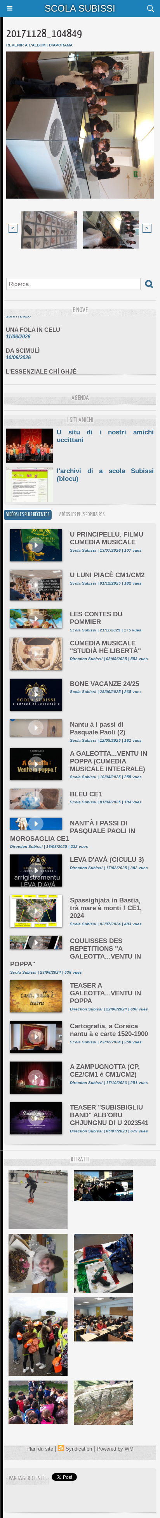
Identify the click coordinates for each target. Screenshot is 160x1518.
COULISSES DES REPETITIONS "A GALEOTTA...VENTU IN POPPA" (75, 952)
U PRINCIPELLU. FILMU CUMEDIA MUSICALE (106, 538)
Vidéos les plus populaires (81, 514)
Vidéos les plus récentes (27, 514)
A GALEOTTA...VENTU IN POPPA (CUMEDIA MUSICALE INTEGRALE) (108, 761)
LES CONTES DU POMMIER (96, 618)
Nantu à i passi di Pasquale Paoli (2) (97, 728)
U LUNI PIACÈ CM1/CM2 (107, 575)
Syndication (79, 1449)
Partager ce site (28, 1478)
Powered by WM (115, 1449)
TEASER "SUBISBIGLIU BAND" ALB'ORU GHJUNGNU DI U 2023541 (109, 1115)
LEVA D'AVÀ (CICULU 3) (107, 859)
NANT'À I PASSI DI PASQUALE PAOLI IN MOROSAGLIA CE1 (72, 831)
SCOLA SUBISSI (80, 8)
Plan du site (39, 1449)
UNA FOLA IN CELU (33, 324)
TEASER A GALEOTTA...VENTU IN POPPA (105, 993)
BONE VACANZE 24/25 (104, 684)
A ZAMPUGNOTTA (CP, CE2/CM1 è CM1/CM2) (105, 1070)
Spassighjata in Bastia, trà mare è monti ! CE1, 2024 (106, 908)
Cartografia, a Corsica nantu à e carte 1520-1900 (109, 1030)
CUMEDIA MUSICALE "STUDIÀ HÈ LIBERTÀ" (105, 647)
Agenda (80, 398)
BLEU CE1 (86, 794)
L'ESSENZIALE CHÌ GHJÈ (41, 366)
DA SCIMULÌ (23, 345)
